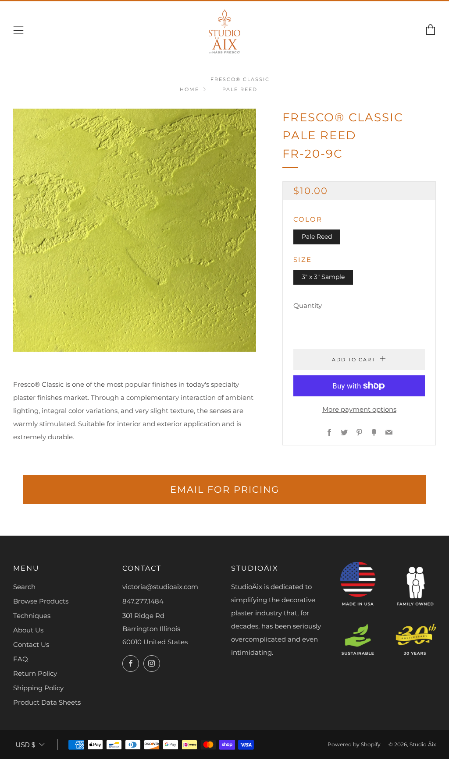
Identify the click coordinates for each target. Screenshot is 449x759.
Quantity (307, 305)
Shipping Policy (38, 688)
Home (189, 89)
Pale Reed (317, 236)
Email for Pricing (224, 489)
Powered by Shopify (354, 744)
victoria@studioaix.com (160, 586)
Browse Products (40, 601)
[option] (135, 230)
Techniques (31, 615)
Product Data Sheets (47, 702)
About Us (28, 630)
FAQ (20, 659)
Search (24, 586)
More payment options (359, 409)
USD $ (25, 744)
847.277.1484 (143, 601)
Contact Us (31, 644)
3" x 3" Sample (323, 276)
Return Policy (35, 673)
